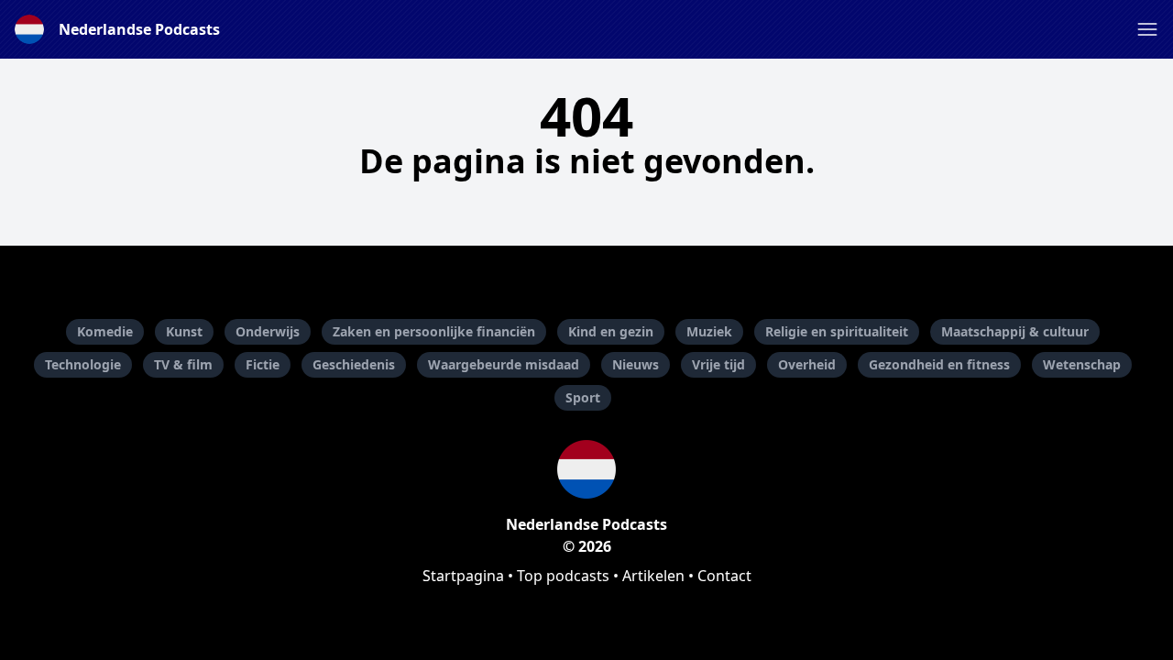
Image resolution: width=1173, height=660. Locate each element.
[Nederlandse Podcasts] (586, 469)
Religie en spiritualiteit (836, 331)
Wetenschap (1082, 364)
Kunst (184, 331)
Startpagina (463, 576)
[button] (1147, 29)
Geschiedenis (353, 364)
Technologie (83, 364)
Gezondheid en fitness (939, 364)
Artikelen (653, 576)
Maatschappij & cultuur (1015, 331)
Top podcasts (563, 576)
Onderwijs (268, 331)
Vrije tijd (718, 364)
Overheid (807, 364)
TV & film (183, 364)
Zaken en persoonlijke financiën (434, 331)
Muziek (709, 331)
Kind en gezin (610, 331)
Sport (582, 397)
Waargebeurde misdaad (503, 364)
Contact (724, 576)
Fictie (263, 364)
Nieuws (635, 364)
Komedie (105, 331)
